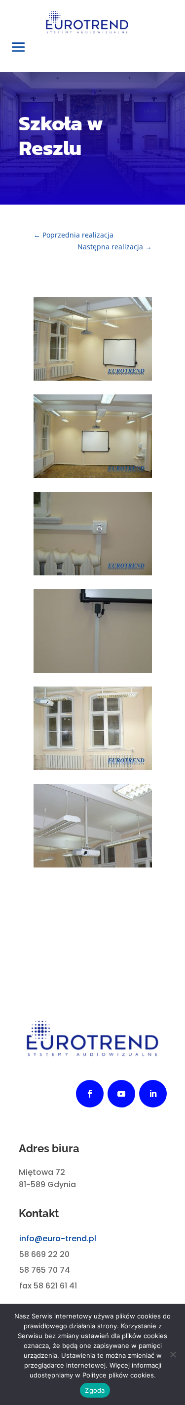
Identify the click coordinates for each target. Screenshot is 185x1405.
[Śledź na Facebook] (90, 1093)
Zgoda (95, 1390)
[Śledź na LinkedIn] (153, 1093)
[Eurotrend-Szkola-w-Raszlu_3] (93, 864)
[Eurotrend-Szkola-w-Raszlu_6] (93, 378)
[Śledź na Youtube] (121, 1093)
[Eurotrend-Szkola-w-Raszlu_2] (93, 572)
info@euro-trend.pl (57, 1238)
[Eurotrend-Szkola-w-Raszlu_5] (93, 475)
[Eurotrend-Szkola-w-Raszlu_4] (93, 767)
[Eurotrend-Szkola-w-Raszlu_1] (93, 670)
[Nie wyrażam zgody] (173, 1354)
